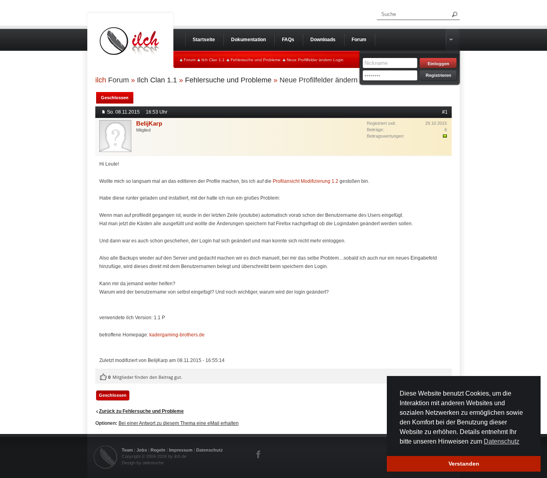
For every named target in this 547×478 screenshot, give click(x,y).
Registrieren (438, 75)
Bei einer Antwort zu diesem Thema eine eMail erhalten (179, 423)
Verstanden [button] (463, 463)
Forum (189, 60)
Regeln (158, 450)
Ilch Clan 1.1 (213, 60)
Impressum (181, 450)
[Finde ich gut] (103, 377)
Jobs (142, 450)
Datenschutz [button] (501, 441)
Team (127, 450)
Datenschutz (209, 450)
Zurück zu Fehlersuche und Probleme (141, 411)
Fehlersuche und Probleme (256, 60)
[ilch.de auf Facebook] (258, 454)
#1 (445, 112)
